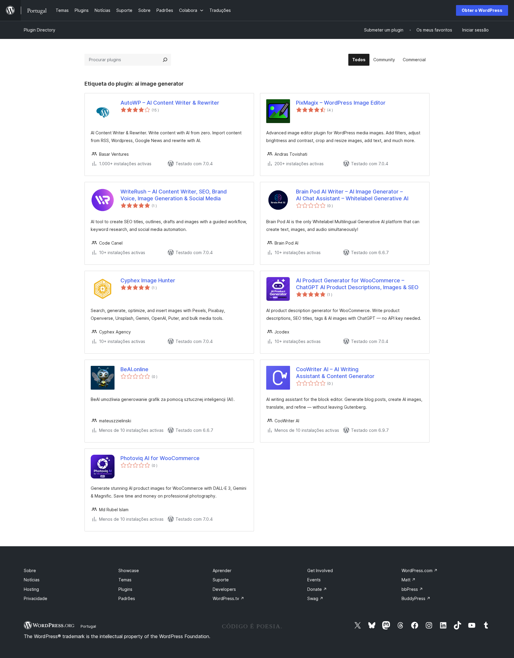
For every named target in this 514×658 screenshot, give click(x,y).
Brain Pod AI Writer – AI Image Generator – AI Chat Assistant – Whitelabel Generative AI (352, 195)
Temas (124, 579)
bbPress (412, 589)
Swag (315, 598)
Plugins (125, 589)
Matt (409, 579)
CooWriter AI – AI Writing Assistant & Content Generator (335, 372)
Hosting (31, 589)
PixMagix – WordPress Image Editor (341, 103)
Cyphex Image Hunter (147, 280)
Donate (317, 589)
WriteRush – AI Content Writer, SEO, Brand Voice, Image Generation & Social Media (173, 195)
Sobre (30, 570)
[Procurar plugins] (165, 60)
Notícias (32, 579)
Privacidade (35, 598)
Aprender (222, 570)
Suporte (221, 579)
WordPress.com (420, 570)
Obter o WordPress (482, 10)
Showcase (128, 570)
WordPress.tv (228, 598)
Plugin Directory (39, 29)
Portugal (88, 626)
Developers (224, 589)
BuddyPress (416, 598)
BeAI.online (134, 369)
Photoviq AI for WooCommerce (160, 458)
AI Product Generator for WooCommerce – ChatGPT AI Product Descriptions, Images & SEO (357, 283)
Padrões (126, 598)
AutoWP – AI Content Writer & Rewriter (169, 103)
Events (314, 579)
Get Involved (320, 570)
